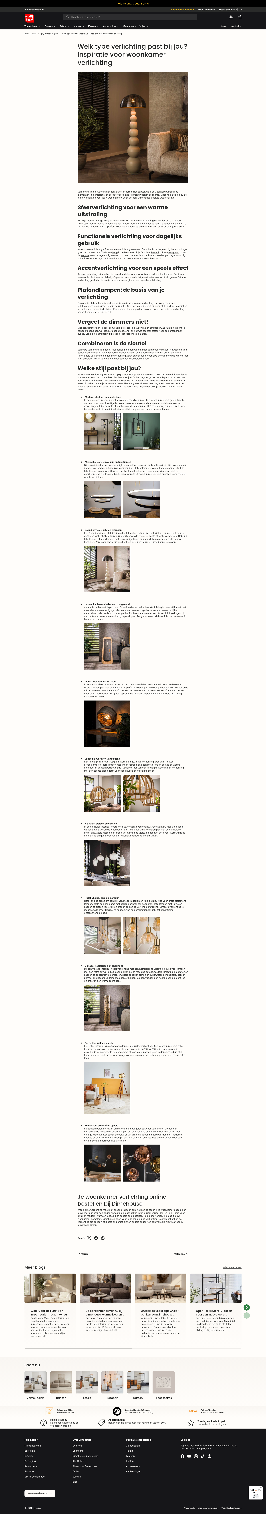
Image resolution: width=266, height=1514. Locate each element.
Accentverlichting (87, 274)
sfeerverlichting (145, 220)
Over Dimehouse (206, 9)
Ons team (78, 1450)
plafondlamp (96, 303)
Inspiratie (236, 26)
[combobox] (130, 17)
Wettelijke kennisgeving (232, 1508)
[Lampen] (112, 1382)
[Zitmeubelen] (35, 1382)
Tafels (63, 26)
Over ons (77, 1445)
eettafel (85, 255)
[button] (239, 17)
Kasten (92, 26)
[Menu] (261, 1488)
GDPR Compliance (34, 1476)
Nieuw (223, 26)
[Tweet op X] (89, 1238)
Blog (75, 1481)
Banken (49, 26)
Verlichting (83, 191)
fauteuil (155, 252)
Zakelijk (77, 1476)
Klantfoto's (78, 1461)
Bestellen (29, 1450)
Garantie (29, 1471)
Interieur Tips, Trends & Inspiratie (46, 34)
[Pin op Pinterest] (102, 1238)
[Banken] (61, 1382)
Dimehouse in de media (85, 1456)
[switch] (256, 1496)
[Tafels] (87, 1382)
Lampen (77, 26)
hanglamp (173, 252)
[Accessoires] (164, 1382)
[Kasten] (138, 1382)
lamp (115, 252)
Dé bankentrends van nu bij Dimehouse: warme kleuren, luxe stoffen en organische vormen (104, 1316)
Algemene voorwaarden (208, 1508)
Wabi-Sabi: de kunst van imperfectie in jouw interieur (49, 1312)
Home (26, 34)
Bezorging (30, 1461)
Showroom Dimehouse (182, 9)
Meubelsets (129, 26)
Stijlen (142, 26)
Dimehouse (36, 1508)
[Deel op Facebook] (96, 1238)
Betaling (28, 1456)
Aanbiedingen (133, 1471)
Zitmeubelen (31, 26)
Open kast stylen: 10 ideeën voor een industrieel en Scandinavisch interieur (214, 1314)
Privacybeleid (189, 1508)
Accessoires (109, 26)
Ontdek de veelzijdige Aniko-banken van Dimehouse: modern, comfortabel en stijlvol (160, 1316)
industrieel (106, 309)
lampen (109, 223)
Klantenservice (32, 1445)
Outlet (76, 1471)
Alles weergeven (232, 1267)
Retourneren (31, 1466)
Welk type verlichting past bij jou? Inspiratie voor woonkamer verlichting (92, 34)
